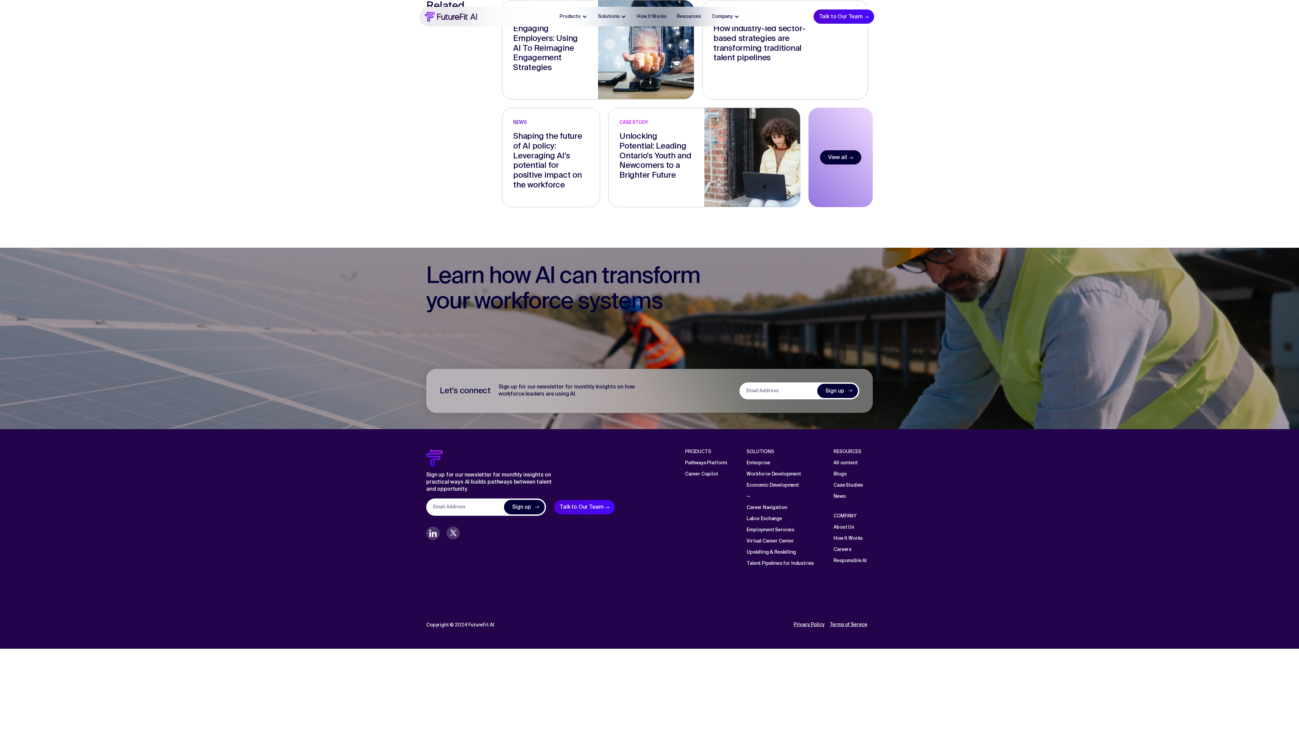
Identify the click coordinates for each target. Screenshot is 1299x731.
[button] (573, 16)
